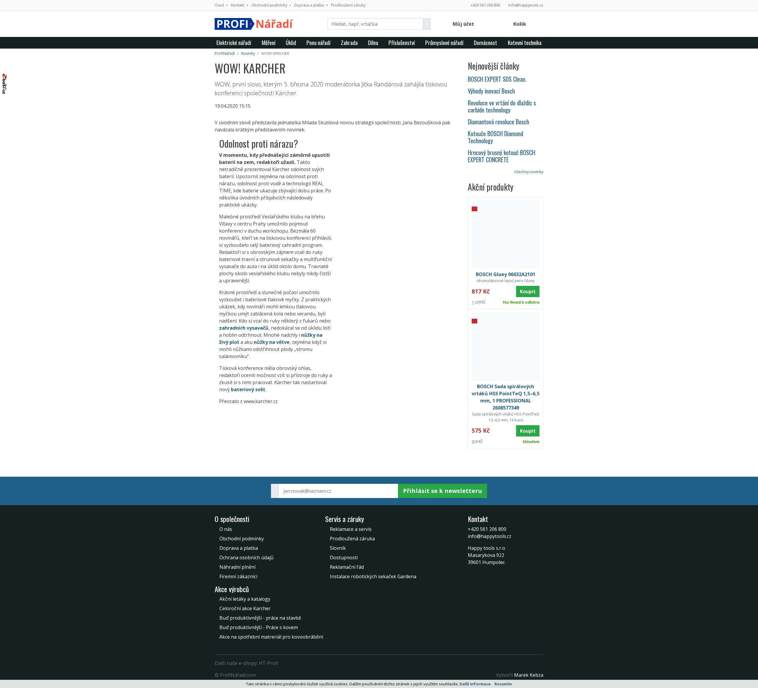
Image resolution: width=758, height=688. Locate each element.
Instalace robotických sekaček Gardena (373, 576)
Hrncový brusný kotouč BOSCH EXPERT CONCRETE (501, 156)
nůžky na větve (272, 342)
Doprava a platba (309, 5)
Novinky (248, 53)
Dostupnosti (344, 557)
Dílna (373, 42)
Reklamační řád (347, 567)
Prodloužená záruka (352, 538)
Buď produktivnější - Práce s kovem (258, 627)
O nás (225, 529)
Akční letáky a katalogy (244, 599)
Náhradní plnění (237, 567)
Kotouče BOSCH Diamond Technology (495, 137)
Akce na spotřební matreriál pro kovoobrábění (271, 637)
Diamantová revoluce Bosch (498, 121)
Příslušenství (401, 42)
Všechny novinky (528, 171)
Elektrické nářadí (233, 42)
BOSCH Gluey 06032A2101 (505, 274)
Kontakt (237, 5)
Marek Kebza (528, 675)
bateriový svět (248, 389)
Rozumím (503, 684)
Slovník (338, 548)
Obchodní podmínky (269, 5)
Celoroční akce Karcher (245, 608)
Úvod (219, 5)
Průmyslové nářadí (444, 42)
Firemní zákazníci (238, 576)
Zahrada (349, 42)
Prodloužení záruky (348, 5)
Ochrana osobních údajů (246, 557)
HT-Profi (268, 663)
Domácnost (485, 42)
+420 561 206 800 (485, 5)
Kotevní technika (525, 42)
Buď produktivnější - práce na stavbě (260, 618)
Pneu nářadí (318, 42)
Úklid (291, 42)
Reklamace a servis (351, 529)
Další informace (475, 684)
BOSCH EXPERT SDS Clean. (497, 79)
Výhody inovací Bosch (491, 90)
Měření (268, 42)
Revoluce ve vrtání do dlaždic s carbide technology (502, 106)
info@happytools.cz (525, 5)
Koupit (528, 291)
